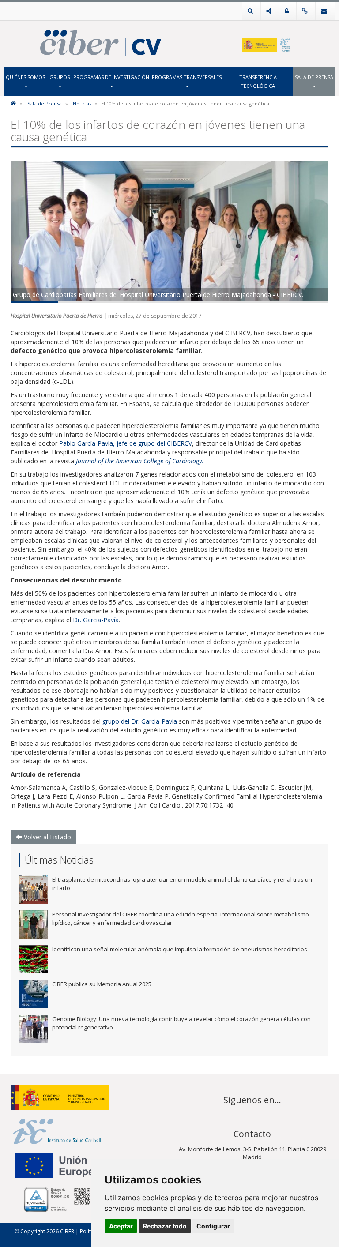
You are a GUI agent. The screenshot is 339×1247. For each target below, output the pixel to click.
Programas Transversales (187, 77)
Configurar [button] (213, 1226)
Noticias (82, 103)
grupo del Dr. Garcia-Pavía (139, 721)
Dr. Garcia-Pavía (96, 620)
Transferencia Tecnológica (258, 81)
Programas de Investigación (111, 77)
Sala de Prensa (314, 77)
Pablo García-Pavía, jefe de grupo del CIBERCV (125, 443)
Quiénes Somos (25, 77)
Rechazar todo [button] (165, 1226)
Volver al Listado (46, 837)
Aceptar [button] (121, 1226)
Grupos (59, 77)
